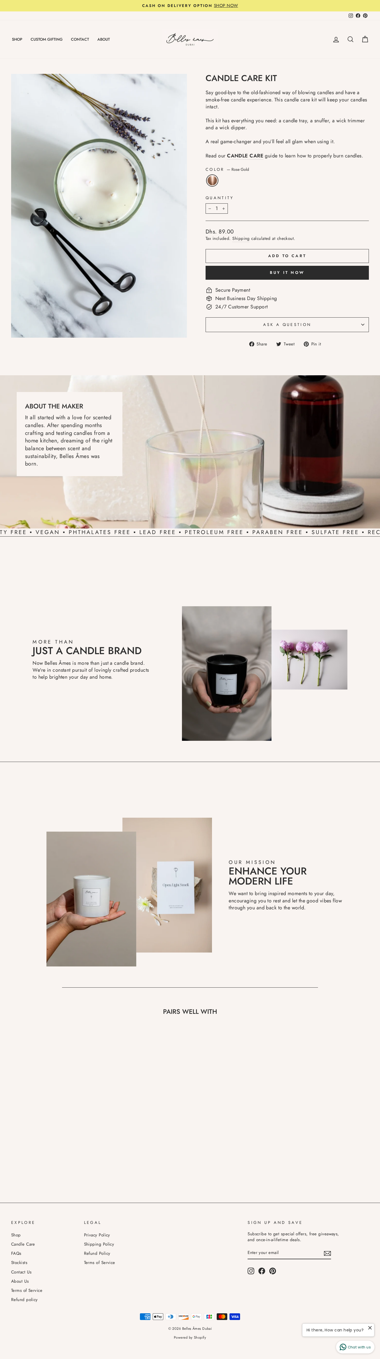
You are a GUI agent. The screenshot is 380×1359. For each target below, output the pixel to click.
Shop (16, 1235)
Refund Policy (97, 1253)
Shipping (241, 239)
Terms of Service (26, 1290)
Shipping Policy (99, 1244)
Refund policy (24, 1300)
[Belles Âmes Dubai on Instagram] (251, 1271)
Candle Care (23, 1244)
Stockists (19, 1263)
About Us (20, 1281)
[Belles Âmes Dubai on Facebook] (261, 1271)
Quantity (220, 198)
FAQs (16, 1253)
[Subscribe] (327, 1253)
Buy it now (287, 272)
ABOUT (103, 39)
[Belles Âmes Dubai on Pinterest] (272, 1271)
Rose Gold (212, 180)
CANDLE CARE (245, 155)
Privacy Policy (97, 1235)
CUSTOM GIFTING (47, 39)
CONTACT (80, 39)
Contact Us (21, 1272)
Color (227, 169)
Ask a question (287, 324)
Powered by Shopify (190, 1337)
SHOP (17, 39)
